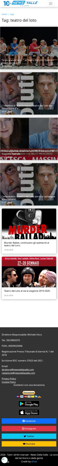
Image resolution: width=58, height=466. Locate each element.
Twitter (30, 436)
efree (34, 461)
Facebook (30, 421)
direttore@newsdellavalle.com (18, 369)
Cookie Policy (9, 382)
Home (4, 14)
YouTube (30, 443)
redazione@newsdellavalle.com (18, 373)
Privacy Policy (9, 378)
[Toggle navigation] (51, 3)
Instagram (30, 428)
